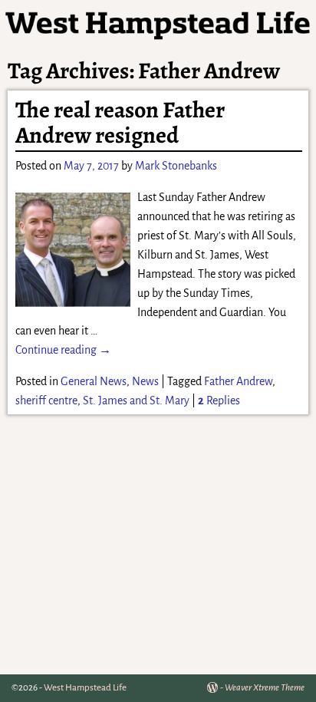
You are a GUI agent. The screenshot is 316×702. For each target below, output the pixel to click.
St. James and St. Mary (136, 400)
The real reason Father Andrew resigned (120, 122)
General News (94, 381)
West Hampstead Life (85, 688)
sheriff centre (46, 400)
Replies (219, 400)
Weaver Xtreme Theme (264, 688)
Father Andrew (238, 381)
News (145, 381)
